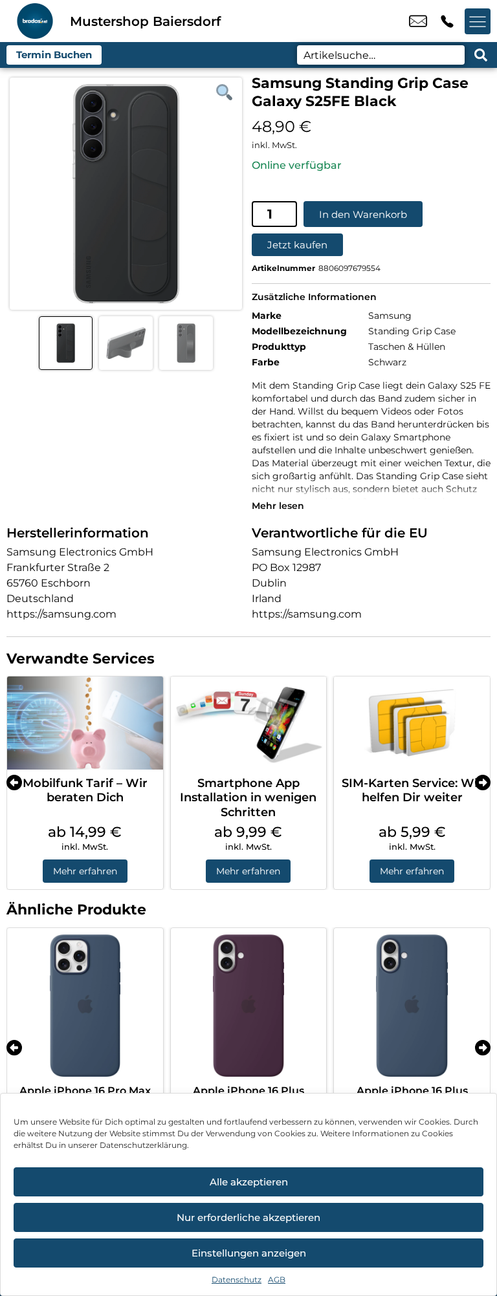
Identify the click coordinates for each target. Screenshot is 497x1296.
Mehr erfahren (85, 871)
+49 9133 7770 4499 (447, 21)
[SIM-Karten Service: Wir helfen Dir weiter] (412, 723)
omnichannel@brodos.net (418, 21)
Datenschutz (236, 1279)
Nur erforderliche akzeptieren (248, 1217)
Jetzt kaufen (297, 245)
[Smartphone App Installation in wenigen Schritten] (249, 723)
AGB (276, 1279)
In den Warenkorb (363, 214)
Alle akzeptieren (249, 1182)
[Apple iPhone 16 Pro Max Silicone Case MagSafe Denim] (85, 1005)
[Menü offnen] (478, 21)
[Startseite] (34, 21)
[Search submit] (481, 55)
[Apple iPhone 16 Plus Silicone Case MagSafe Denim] (411, 1005)
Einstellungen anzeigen (249, 1253)
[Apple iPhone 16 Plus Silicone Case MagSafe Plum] (248, 1005)
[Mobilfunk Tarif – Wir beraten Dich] (85, 723)
